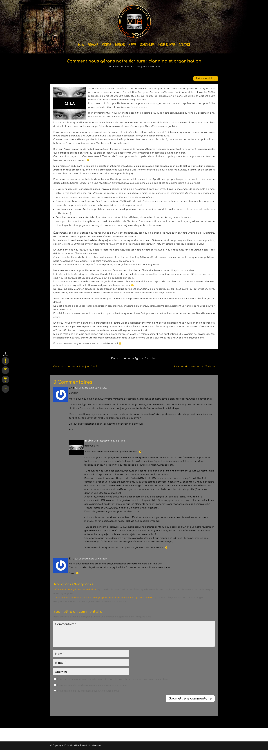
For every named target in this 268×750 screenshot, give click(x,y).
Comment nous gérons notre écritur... (76, 589)
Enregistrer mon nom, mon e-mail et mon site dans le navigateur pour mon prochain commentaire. (113, 679)
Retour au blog (205, 78)
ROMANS (92, 45)
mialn (115, 66)
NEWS (132, 45)
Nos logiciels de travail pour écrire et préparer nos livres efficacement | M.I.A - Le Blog (104, 597)
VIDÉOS (106, 45)
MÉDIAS (120, 45)
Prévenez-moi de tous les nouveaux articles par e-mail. (88, 691)
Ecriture (135, 66)
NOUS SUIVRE (166, 45)
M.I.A (81, 45)
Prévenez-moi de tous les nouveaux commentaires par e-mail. (92, 685)
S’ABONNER (147, 45)
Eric (71, 388)
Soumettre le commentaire (190, 698)
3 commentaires (151, 66)
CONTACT (184, 45)
